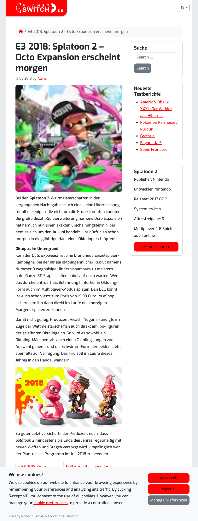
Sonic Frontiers (153, 149)
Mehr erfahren (156, 246)
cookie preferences (50, 503)
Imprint (73, 516)
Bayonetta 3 (151, 142)
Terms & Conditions (49, 516)
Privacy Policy (20, 516)
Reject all (168, 489)
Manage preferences (168, 500)
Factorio (147, 136)
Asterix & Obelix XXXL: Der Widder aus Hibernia (156, 109)
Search (143, 68)
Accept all (169, 478)
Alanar (43, 78)
